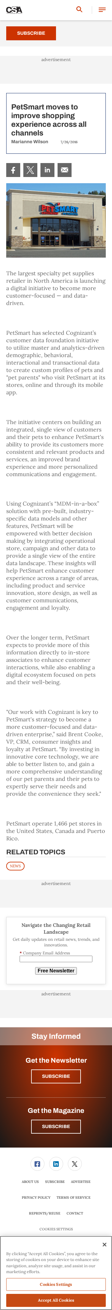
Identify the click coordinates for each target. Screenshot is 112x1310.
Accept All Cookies (56, 1300)
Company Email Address (45, 953)
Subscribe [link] (55, 1181)
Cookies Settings (56, 1229)
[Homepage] (14, 10)
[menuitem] (13, 170)
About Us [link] (30, 1181)
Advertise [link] (81, 1181)
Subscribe (31, 33)
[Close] (104, 1244)
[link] (13, 170)
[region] (56, 1273)
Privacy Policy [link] (36, 1197)
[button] (102, 10)
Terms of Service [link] (74, 1197)
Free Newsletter (56, 970)
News (15, 866)
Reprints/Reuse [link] (44, 1213)
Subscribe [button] (56, 1076)
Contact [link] (75, 1213)
